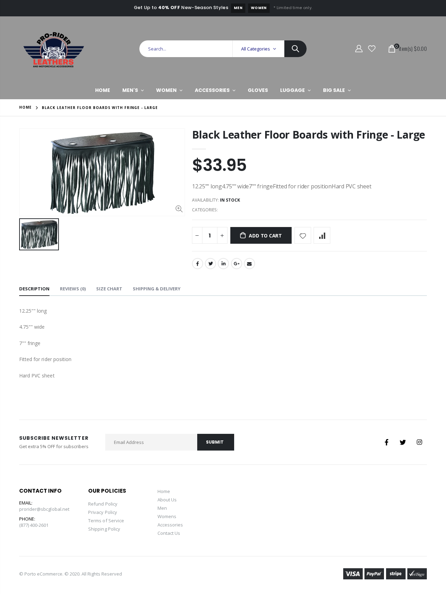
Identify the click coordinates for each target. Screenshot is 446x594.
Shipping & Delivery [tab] (156, 289)
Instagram (419, 442)
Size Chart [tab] (109, 289)
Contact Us (168, 533)
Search (295, 48)
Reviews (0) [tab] (73, 289)
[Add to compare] (322, 235)
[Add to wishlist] (302, 235)
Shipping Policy (104, 529)
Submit (215, 442)
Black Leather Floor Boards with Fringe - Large (308, 134)
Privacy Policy (102, 512)
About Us (167, 500)
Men (238, 7)
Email (249, 263)
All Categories (255, 49)
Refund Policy (102, 504)
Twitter (210, 263)
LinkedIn (223, 263)
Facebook (197, 263)
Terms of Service (106, 520)
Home (25, 107)
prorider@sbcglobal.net (44, 509)
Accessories (170, 525)
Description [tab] (34, 289)
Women (259, 7)
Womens (166, 516)
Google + (236, 263)
